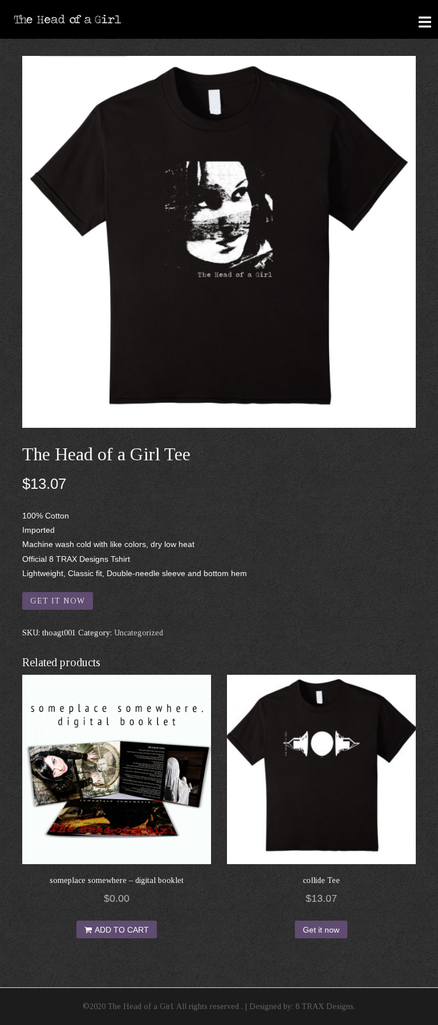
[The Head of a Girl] (68, 18)
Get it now (57, 601)
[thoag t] (219, 242)
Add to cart (122, 929)
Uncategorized (138, 633)
